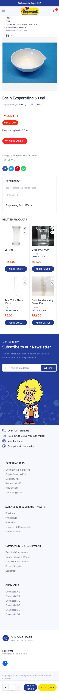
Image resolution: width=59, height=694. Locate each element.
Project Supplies (14, 566)
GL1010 (11, 159)
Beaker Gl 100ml (41, 249)
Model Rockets (13, 531)
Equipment (11, 570)
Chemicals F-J (13, 596)
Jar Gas (9, 249)
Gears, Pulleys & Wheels (18, 557)
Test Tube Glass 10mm (14, 302)
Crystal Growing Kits (16, 474)
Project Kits (11, 518)
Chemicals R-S (13, 609)
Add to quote (47, 687)
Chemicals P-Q (13, 605)
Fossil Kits (10, 513)
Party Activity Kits (14, 483)
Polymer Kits (12, 488)
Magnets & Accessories (18, 561)
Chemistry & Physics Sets (18, 527)
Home (8, 18)
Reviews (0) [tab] (12, 194)
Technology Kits (14, 492)
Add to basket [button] (16, 269)
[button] (14, 141)
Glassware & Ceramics (16, 27)
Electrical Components (17, 552)
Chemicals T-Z (13, 614)
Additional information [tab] (21, 188)
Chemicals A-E (13, 591)
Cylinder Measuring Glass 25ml (42, 302)
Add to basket (30, 687)
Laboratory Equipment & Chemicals (21, 24)
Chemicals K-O (13, 600)
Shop (8, 21)
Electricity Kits (12, 478)
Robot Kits (11, 522)
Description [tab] (13, 181)
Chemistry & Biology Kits (18, 469)
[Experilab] (30, 11)
